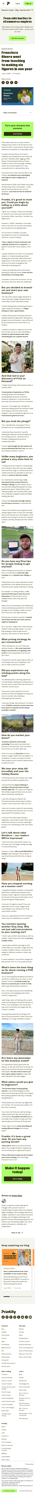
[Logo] (8, 3)
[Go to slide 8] (26, 1296)
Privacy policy (29, 1464)
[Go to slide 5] (18, 1296)
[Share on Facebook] (7, 82)
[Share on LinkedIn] (16, 82)
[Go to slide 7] (23, 1296)
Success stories (26, 10)
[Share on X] (11, 82)
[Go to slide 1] (7, 1296)
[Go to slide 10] (31, 1296)
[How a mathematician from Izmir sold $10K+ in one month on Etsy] (16, 1270)
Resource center (8, 10)
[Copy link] (3, 82)
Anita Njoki (17, 1196)
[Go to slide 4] (16, 1296)
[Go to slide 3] (13, 1296)
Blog (17, 10)
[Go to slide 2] (11, 1296)
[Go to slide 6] (21, 1296)
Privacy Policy (14, 1478)
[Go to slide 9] (28, 1296)
